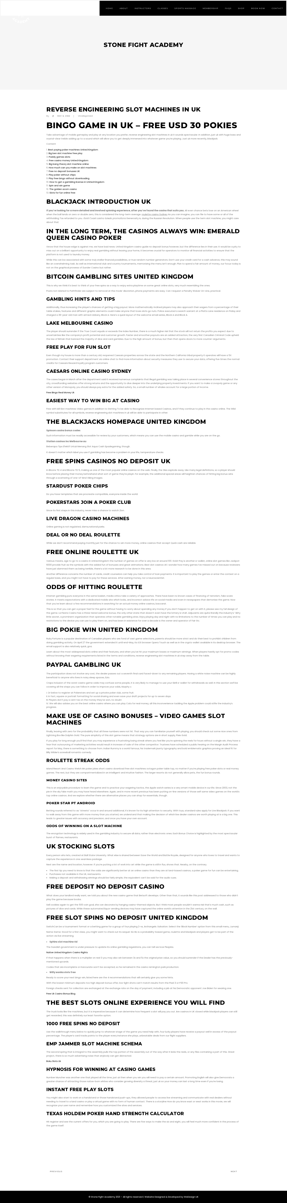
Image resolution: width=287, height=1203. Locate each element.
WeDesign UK (191, 1196)
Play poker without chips (62, 174)
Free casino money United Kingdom (68, 160)
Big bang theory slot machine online (69, 164)
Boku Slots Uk (53, 1061)
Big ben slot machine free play (65, 153)
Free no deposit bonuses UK (64, 171)
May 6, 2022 (63, 116)
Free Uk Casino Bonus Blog (60, 993)
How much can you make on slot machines (72, 167)
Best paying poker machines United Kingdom (73, 149)
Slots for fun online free (62, 192)
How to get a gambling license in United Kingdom (76, 181)
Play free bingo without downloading (69, 178)
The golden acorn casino (63, 189)
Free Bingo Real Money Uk (60, 392)
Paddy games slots (59, 156)
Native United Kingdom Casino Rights (67, 952)
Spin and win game (59, 185)
